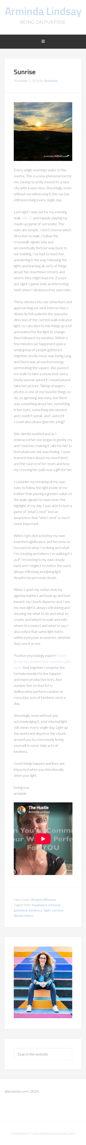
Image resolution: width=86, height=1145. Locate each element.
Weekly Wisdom (43, 900)
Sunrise (25, 71)
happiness (39, 905)
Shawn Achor (23, 915)
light (47, 910)
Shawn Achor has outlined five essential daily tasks (42, 661)
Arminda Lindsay (43, 11)
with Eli (27, 218)
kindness (35, 910)
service (57, 910)
